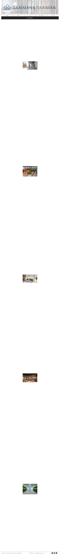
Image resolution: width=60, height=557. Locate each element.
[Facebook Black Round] (52, 553)
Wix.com (19, 553)
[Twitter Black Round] (54, 553)
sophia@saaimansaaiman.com (40, 553)
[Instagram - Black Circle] (56, 553)
